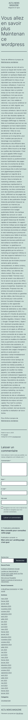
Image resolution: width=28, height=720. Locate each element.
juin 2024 (4, 650)
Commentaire (6, 460)
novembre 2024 (6, 639)
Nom (3, 479)
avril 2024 (4, 655)
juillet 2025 (4, 619)
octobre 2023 (5, 670)
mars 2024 (4, 657)
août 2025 (4, 616)
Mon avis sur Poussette (8, 578)
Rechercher (5, 557)
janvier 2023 (5, 693)
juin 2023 (4, 680)
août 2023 (4, 675)
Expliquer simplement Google (10, 569)
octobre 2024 (5, 642)
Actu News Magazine (11, 710)
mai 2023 (4, 683)
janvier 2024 (5, 662)
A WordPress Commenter (9, 589)
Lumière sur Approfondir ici (9, 571)
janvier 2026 (5, 604)
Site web (4, 498)
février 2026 (5, 601)
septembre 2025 (6, 614)
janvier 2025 (5, 634)
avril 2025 (4, 627)
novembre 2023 (6, 667)
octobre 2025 (5, 611)
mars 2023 (4, 688)
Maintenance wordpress (9, 62)
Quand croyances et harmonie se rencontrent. (11, 581)
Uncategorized (16, 436)
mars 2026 (4, 598)
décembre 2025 (6, 606)
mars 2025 (4, 629)
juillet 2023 (4, 678)
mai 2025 (4, 624)
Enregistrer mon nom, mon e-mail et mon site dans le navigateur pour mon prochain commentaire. (15, 510)
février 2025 (5, 632)
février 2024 (5, 660)
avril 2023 (4, 685)
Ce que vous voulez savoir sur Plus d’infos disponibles (12, 574)
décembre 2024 (6, 637)
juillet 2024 (4, 647)
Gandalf (5, 434)
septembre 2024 (6, 644)
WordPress (19, 713)
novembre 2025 (6, 609)
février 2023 (5, 691)
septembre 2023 (6, 673)
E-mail (3, 489)
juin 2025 (4, 621)
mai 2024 (4, 652)
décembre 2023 (6, 665)
